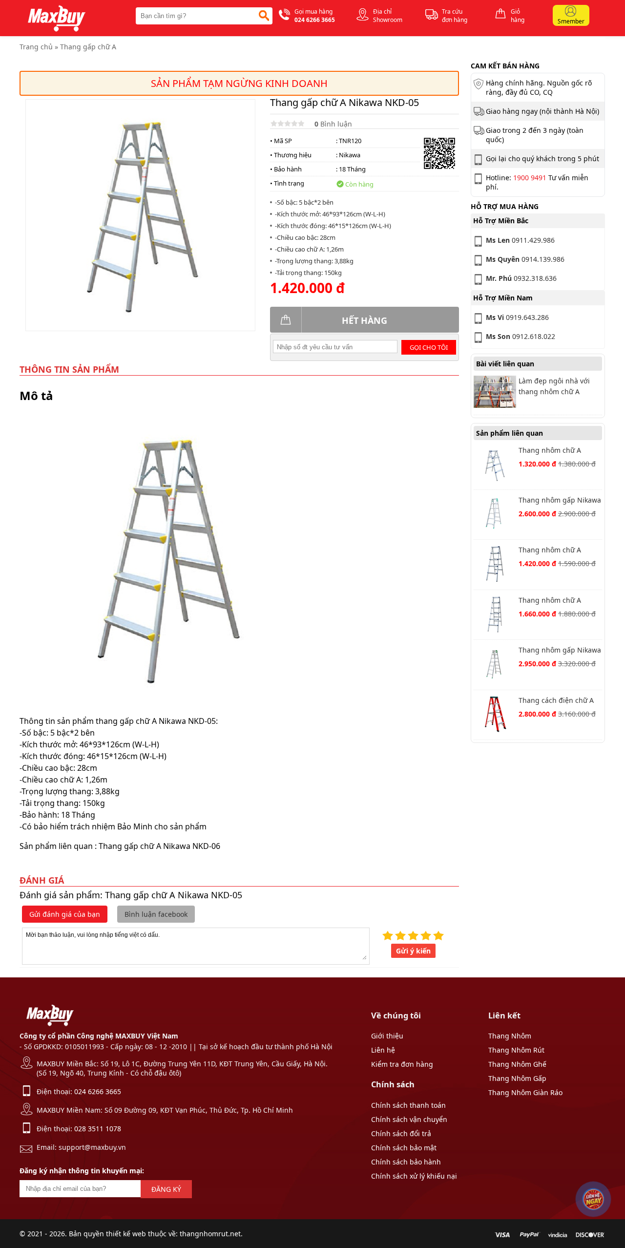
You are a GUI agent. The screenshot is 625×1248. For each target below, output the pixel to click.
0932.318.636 (521, 278)
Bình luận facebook (156, 914)
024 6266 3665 (97, 1091)
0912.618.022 (520, 336)
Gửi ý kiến (413, 950)
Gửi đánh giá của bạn (64, 914)
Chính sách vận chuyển (409, 1119)
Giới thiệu (387, 1035)
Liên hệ (383, 1050)
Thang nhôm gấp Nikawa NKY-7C (560, 650)
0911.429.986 (520, 240)
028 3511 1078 (97, 1128)
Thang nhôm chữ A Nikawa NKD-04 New (552, 451)
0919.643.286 (517, 317)
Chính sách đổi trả (401, 1133)
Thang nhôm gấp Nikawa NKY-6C (560, 501)
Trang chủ (36, 46)
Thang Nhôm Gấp (517, 1078)
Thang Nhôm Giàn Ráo (525, 1092)
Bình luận (333, 123)
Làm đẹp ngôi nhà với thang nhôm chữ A (554, 386)
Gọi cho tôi (429, 347)
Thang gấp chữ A (88, 46)
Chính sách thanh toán (408, 1105)
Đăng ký (166, 1189)
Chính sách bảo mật (404, 1147)
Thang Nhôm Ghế (517, 1064)
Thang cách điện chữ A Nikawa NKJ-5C (556, 701)
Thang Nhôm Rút (516, 1050)
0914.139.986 (525, 259)
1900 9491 (529, 177)
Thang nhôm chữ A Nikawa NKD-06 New (552, 601)
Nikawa (349, 154)
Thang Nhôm (509, 1035)
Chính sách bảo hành (406, 1161)
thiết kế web (126, 1233)
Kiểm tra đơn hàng (402, 1064)
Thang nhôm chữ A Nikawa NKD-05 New (552, 550)
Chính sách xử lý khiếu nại (414, 1176)
